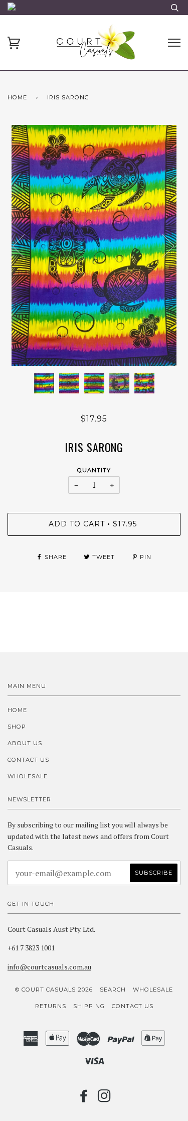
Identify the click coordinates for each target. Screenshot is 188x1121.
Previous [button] (25, 245)
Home (17, 97)
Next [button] (162, 245)
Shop (17, 726)
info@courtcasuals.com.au (49, 966)
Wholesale (28, 776)
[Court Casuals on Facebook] (84, 1098)
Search (113, 989)
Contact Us (132, 1006)
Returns (50, 1006)
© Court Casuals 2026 (54, 989)
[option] (94, 245)
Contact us (28, 759)
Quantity (94, 470)
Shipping (89, 1006)
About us (25, 743)
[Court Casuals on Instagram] (104, 1098)
